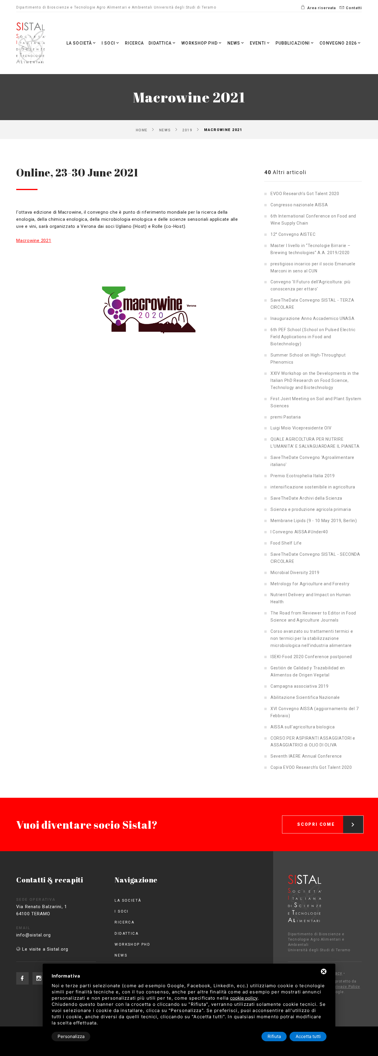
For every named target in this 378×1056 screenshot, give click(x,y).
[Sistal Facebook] (22, 978)
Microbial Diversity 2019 (295, 572)
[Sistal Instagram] (38, 978)
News (233, 43)
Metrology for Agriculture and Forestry (310, 583)
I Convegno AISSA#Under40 (299, 531)
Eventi (258, 43)
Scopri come (316, 824)
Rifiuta (274, 1036)
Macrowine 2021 (33, 240)
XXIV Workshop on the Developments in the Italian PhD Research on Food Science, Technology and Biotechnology (315, 380)
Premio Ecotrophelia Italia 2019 (303, 475)
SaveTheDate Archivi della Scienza (306, 498)
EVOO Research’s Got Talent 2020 (305, 193)
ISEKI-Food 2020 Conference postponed (311, 656)
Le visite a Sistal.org (45, 949)
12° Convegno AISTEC (293, 234)
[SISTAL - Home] (31, 43)
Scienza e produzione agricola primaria (311, 509)
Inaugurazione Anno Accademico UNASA (313, 318)
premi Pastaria (286, 417)
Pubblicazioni (293, 43)
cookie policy (244, 998)
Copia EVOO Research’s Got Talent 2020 (311, 767)
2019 (187, 130)
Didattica (160, 43)
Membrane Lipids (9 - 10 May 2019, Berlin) (314, 520)
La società (79, 43)
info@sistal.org (33, 935)
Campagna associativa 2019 (300, 686)
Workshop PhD (199, 43)
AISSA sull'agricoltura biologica (303, 727)
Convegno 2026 (338, 43)
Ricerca (134, 43)
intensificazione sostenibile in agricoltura (313, 487)
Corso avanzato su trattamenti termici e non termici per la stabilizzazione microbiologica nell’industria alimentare (312, 638)
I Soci (108, 43)
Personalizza (71, 1036)
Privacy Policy (346, 987)
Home (142, 130)
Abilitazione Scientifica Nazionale (305, 697)
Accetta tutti (308, 1036)
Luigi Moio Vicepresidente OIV (301, 428)
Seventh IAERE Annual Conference (306, 756)
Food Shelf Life (286, 543)
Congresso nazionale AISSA (299, 204)
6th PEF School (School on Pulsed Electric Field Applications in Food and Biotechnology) (313, 336)
